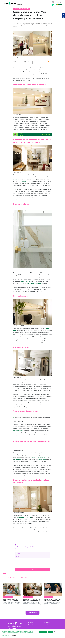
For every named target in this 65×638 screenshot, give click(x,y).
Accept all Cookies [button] (43, 631)
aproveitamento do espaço (33, 283)
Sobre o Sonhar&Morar (48, 624)
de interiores (26, 281)
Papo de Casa (19, 3)
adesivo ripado (42, 459)
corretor (25, 177)
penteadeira (17, 459)
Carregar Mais (32, 612)
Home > (17, 8)
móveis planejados (18, 430)
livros (35, 341)
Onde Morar (19, 4)
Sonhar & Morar (9, 3)
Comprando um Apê (42, 3)
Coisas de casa (10, 577)
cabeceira (43, 457)
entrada (24, 181)
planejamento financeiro (24, 517)
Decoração (27, 3)
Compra (24, 577)
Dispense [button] (50, 631)
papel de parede (35, 457)
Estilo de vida (33, 3)
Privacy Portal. (15, 635)
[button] (57, 632)
